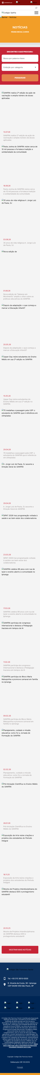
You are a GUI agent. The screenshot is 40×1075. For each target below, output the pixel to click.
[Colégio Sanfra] (15, 13)
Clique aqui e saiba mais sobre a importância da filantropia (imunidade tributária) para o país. (20, 1045)
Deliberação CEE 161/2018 (20, 1062)
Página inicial (16, 32)
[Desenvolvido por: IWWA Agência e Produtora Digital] (20, 1067)
